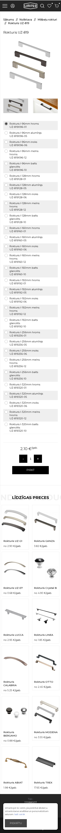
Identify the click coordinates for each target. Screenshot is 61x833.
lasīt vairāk (19, 814)
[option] (30, 65)
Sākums (9, 19)
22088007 (30, 802)
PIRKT (31, 470)
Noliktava (26, 19)
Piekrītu (16, 823)
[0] (49, 6)
